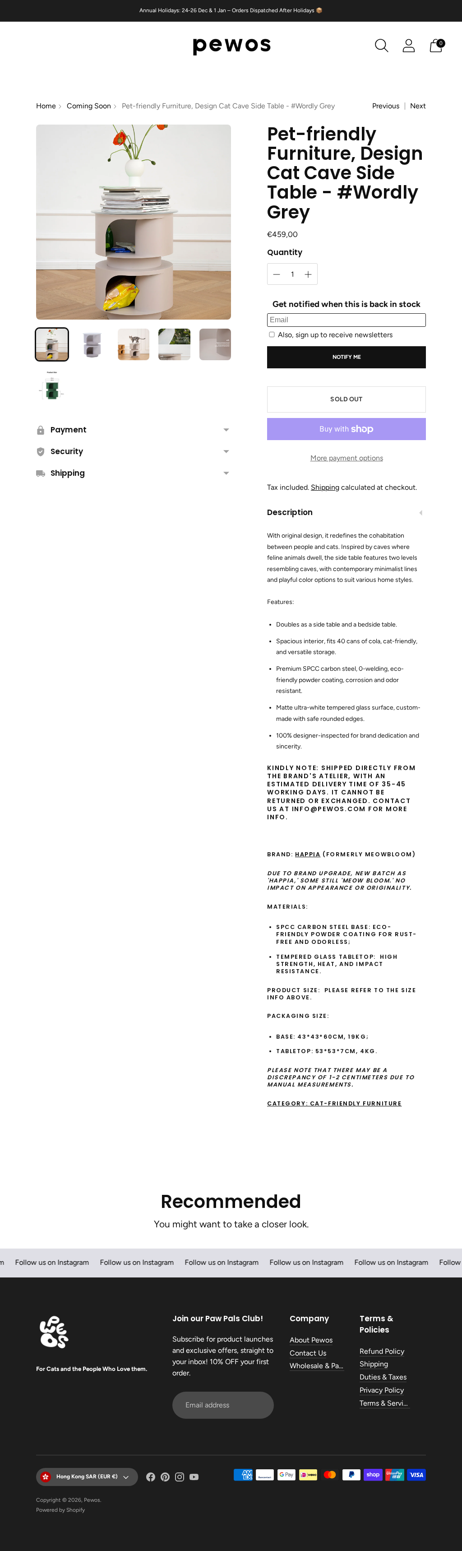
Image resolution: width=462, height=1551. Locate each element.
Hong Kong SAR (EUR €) (87, 1476)
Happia (307, 854)
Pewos (92, 1500)
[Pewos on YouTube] (194, 1479)
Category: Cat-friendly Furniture (334, 1103)
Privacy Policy (382, 1390)
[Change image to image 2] (92, 344)
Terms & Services (387, 1403)
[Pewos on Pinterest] (165, 1479)
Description (290, 512)
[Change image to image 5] (215, 344)
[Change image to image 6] (52, 385)
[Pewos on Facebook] (150, 1479)
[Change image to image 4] (174, 344)
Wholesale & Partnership (328, 1365)
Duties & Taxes (383, 1377)
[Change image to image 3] (133, 344)
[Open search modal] (381, 45)
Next (418, 106)
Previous (385, 106)
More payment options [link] (346, 458)
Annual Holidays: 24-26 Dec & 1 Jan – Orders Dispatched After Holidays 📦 (231, 10)
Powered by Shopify (60, 1510)
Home (46, 106)
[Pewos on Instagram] (179, 1479)
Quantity (284, 252)
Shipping (325, 487)
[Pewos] (231, 46)
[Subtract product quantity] (277, 274)
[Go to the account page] (408, 45)
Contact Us (308, 1353)
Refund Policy (382, 1351)
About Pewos (311, 1340)
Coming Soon (89, 106)
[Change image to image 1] (52, 344)
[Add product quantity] (308, 274)
